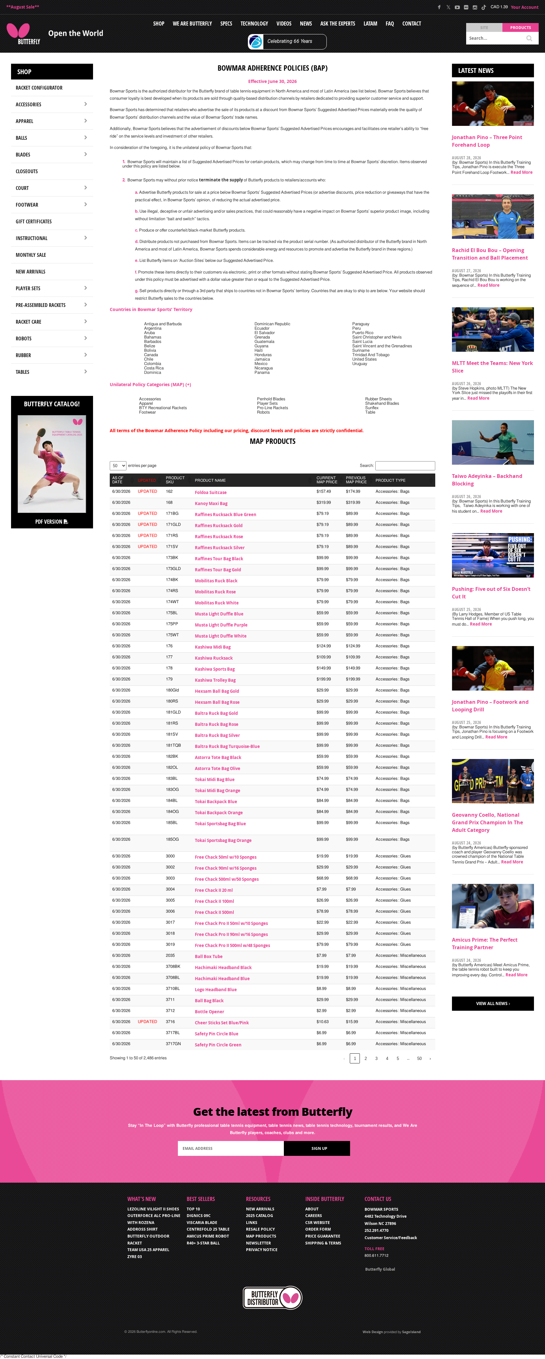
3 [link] (376, 1058)
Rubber (23, 355)
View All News (491, 1003)
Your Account (525, 7)
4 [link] (387, 1058)
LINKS (251, 1222)
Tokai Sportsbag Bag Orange (223, 840)
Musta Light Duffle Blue (219, 614)
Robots (24, 338)
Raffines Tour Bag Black (219, 559)
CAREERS (313, 1215)
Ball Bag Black (209, 1000)
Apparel (24, 121)
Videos (284, 23)
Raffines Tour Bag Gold (218, 570)
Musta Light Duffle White (221, 636)
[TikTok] (484, 7)
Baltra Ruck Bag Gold (216, 713)
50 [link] (419, 1058)
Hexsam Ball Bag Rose (217, 702)
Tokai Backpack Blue (216, 801)
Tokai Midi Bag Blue (215, 779)
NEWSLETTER (258, 1243)
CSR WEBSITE (317, 1222)
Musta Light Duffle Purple (221, 625)
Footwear (27, 204)
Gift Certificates (34, 221)
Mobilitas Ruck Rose (215, 592)
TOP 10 (193, 1209)
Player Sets (28, 288)
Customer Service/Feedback (391, 1237)
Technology (254, 23)
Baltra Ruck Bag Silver (217, 735)
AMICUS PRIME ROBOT (208, 1236)
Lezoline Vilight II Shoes (153, 1209)
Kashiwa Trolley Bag (215, 680)
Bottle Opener (209, 1012)
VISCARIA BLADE (202, 1222)
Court (22, 188)
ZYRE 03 (134, 1256)
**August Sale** (22, 7)
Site (484, 27)
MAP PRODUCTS (261, 1236)
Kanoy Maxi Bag (211, 503)
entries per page (142, 466)
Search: (367, 466)
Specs (226, 23)
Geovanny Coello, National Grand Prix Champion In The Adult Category (487, 822)
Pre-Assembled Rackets (41, 305)
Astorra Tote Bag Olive (217, 768)
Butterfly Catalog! (52, 404)
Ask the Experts (337, 23)
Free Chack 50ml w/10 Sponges (225, 857)
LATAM (370, 23)
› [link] (430, 1058)
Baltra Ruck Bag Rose (216, 724)
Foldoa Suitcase (211, 492)
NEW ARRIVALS (260, 1209)
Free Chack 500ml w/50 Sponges (227, 879)
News (306, 23)
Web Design (373, 1331)
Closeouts (27, 171)
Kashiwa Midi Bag (213, 647)
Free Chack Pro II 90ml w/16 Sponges (231, 934)
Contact (411, 23)
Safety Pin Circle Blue (216, 1034)
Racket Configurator (39, 87)
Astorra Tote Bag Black (218, 757)
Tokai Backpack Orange (219, 812)
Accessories (28, 104)
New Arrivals (30, 271)
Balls (21, 137)
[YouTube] (457, 7)
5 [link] (398, 1058)
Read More (522, 172)
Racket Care (28, 321)
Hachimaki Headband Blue (222, 978)
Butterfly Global (380, 1269)
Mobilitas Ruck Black (216, 581)
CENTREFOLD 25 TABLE (208, 1229)
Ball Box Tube (209, 956)
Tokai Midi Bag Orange (217, 790)
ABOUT (312, 1209)
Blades (23, 154)
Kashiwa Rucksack (214, 658)
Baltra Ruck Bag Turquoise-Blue (227, 746)
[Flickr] (466, 7)
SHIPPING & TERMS (323, 1243)
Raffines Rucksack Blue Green (225, 514)
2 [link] (366, 1058)
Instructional (31, 238)
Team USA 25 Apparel (148, 1249)
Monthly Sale (31, 254)
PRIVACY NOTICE (262, 1249)
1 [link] (355, 1058)
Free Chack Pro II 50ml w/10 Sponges (231, 923)
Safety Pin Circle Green (218, 1045)
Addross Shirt (142, 1229)
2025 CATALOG (259, 1215)
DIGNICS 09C (199, 1215)
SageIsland (411, 1331)
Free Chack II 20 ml (214, 890)
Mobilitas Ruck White (217, 603)
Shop (158, 23)
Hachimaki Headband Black (223, 967)
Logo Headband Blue (216, 989)
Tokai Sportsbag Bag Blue (220, 824)
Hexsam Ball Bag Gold (217, 691)
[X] (448, 7)
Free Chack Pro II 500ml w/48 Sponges (232, 945)
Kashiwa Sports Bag (215, 669)
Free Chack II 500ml (214, 912)
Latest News (476, 70)
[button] (131, 480)
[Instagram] (475, 7)
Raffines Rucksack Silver (220, 547)
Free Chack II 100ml (214, 901)
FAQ (390, 23)
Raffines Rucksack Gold (219, 525)
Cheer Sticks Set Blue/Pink (222, 1023)
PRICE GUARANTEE (322, 1236)
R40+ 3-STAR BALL (203, 1243)
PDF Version (49, 521)
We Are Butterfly (192, 23)
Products (520, 27)
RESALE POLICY (260, 1229)
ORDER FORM (318, 1229)
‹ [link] (344, 1058)
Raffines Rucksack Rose (219, 536)
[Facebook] (439, 7)
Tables (22, 371)
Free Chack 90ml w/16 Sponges (225, 868)
